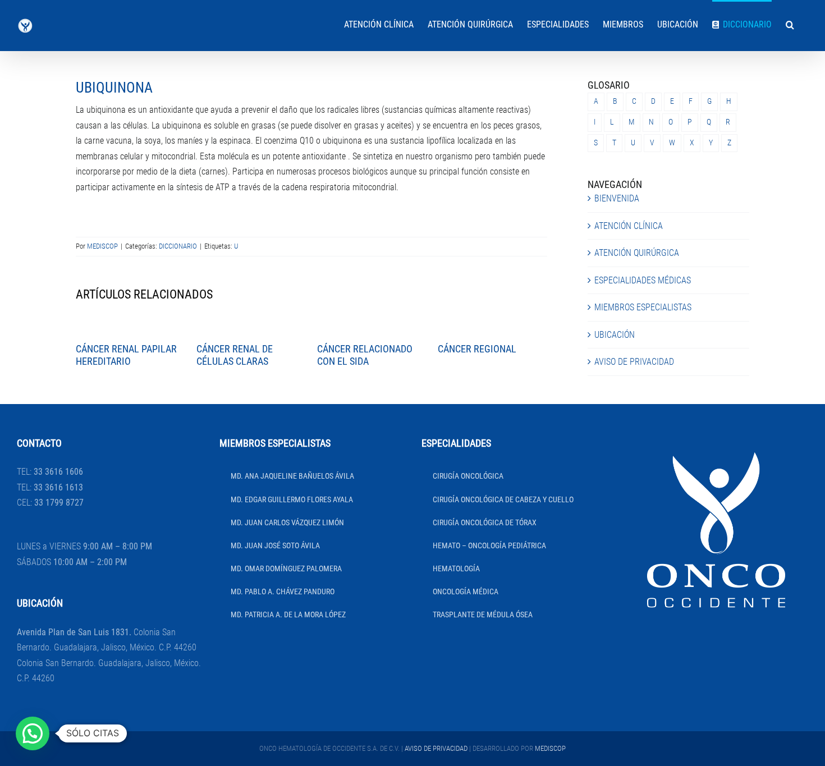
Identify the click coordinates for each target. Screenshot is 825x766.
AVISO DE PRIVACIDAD (634, 361)
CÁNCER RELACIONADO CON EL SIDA (364, 355)
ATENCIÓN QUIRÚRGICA (636, 252)
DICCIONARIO (178, 246)
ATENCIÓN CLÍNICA (628, 226)
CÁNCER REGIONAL (477, 349)
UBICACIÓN (614, 334)
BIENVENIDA (616, 198)
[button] (790, 23)
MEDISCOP (102, 246)
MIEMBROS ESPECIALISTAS (642, 307)
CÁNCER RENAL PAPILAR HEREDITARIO (126, 355)
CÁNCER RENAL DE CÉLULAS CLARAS (234, 355)
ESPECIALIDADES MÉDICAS (642, 280)
